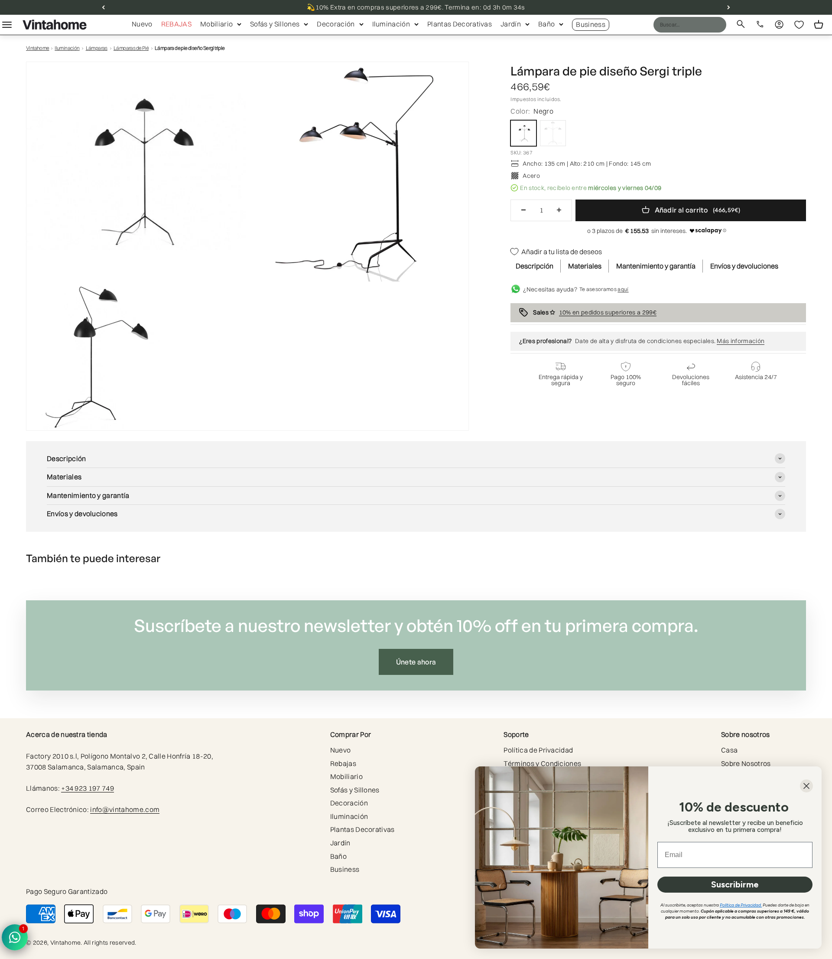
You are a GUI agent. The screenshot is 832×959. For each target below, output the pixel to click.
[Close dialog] (806, 785)
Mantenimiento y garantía (656, 266)
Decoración (335, 24)
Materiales (584, 266)
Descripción (534, 266)
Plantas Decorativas (459, 24)
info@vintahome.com (124, 809)
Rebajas (176, 24)
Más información (740, 341)
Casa (729, 750)
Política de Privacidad (538, 750)
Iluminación (391, 24)
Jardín (510, 24)
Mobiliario (216, 24)
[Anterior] (103, 7)
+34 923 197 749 (87, 788)
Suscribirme (735, 884)
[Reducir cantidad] (523, 210)
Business (590, 24)
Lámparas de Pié (131, 48)
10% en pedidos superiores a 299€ (607, 312)
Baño (546, 24)
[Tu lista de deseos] (799, 24)
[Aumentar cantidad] (559, 210)
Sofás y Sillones (274, 24)
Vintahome (37, 48)
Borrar (703, 24)
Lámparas (96, 48)
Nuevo (142, 24)
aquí (623, 289)
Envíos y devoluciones (744, 266)
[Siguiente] (728, 7)
